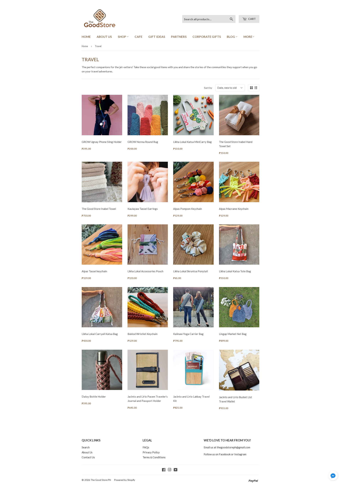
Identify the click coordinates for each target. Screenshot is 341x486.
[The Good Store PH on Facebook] (164, 470)
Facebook (225, 454)
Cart (252, 18)
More (247, 37)
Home (86, 37)
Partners (179, 37)
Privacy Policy (151, 452)
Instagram (240, 454)
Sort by (208, 87)
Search (86, 447)
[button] (333, 476)
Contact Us (88, 457)
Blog (231, 37)
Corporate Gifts (207, 37)
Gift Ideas (156, 37)
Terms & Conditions (154, 457)
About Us (104, 37)
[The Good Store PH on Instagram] (169, 470)
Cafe (138, 37)
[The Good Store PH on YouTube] (175, 470)
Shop (122, 37)
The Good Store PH (101, 480)
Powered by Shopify (124, 480)
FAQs (146, 447)
